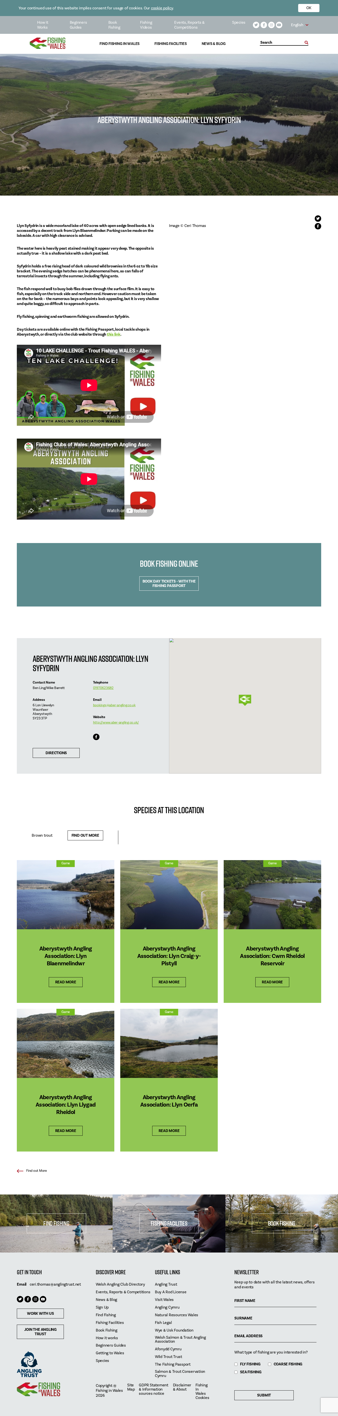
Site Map (131, 1387)
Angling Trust (166, 1284)
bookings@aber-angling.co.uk (114, 705)
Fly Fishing (250, 1364)
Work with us (40, 1313)
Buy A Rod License (171, 1292)
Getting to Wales (110, 1353)
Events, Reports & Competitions (189, 25)
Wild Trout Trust (168, 1357)
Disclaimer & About (182, 1387)
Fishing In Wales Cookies (202, 1391)
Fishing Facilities (170, 44)
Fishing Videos (146, 25)
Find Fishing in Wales (119, 44)
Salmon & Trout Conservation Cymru (180, 1374)
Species (238, 22)
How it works (107, 1338)
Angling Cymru (167, 1307)
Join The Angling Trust (40, 1331)
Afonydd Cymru (168, 1349)
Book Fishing (114, 25)
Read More (65, 982)
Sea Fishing (250, 1372)
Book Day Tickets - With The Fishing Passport (169, 583)
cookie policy (162, 8)
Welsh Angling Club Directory (120, 1284)
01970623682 (103, 688)
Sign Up (102, 1307)
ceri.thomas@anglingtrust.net (55, 1284)
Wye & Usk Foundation (174, 1330)
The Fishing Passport (173, 1364)
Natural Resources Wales (176, 1315)
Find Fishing (56, 1223)
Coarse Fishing (288, 1364)
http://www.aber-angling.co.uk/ (116, 722)
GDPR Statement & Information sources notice (153, 1389)
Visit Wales (164, 1300)
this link (114, 334)
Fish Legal (163, 1323)
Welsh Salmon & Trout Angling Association (180, 1339)
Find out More (85, 835)
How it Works (42, 25)
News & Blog (214, 44)
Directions (56, 752)
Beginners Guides (78, 25)
